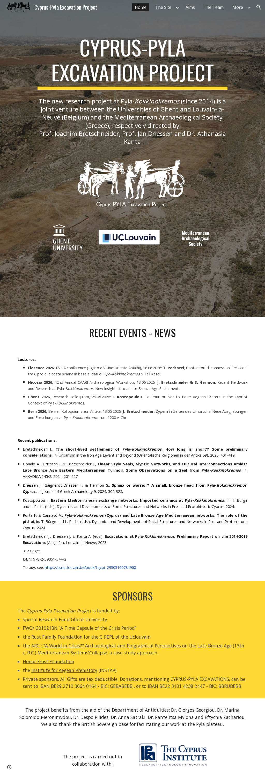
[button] (259, 7)
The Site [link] (163, 7)
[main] (132, 62)
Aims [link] (190, 7)
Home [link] (140, 7)
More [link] (237, 7)
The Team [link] (214, 7)
